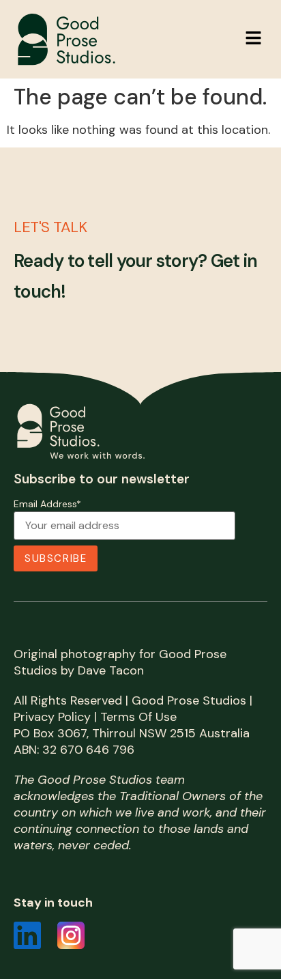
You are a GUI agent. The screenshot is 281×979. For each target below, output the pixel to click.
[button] (253, 39)
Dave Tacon (111, 670)
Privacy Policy (52, 717)
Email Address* (47, 504)
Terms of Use (138, 717)
